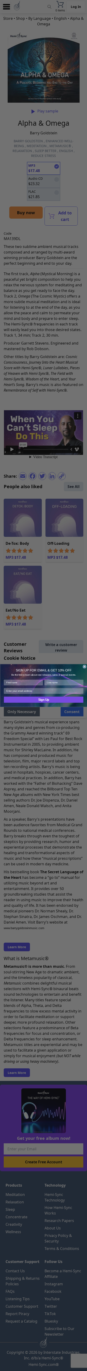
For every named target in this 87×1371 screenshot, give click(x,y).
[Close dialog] (84, 666)
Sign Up (43, 699)
